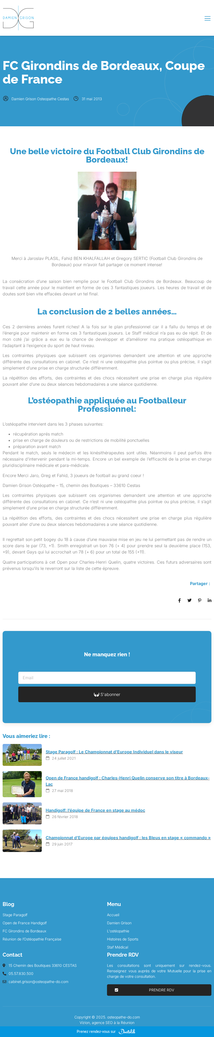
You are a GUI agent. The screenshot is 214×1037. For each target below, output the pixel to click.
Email (23, 666)
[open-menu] (207, 18)
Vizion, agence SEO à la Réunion (107, 1022)
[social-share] (179, 600)
